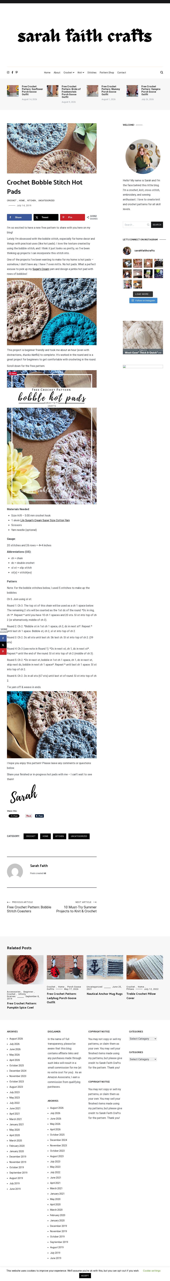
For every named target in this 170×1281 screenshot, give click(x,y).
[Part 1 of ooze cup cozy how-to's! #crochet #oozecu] (137, 273)
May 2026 (14, 1054)
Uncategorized (46, 200)
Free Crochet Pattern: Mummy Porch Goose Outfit (111, 90)
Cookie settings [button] (152, 1270)
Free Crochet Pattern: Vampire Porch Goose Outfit (150, 90)
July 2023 (14, 1092)
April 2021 (14, 1113)
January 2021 (16, 1124)
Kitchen (31, 200)
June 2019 (15, 1189)
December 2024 (17, 1070)
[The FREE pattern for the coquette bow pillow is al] (158, 263)
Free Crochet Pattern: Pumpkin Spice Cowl (22, 1005)
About (57, 72)
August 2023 (16, 1087)
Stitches (91, 72)
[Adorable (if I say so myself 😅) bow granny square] (148, 263)
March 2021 (15, 1119)
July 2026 (14, 1044)
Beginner (28, 992)
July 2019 (14, 1183)
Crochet (68, 72)
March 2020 (15, 1140)
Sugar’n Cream (41, 269)
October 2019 (16, 1167)
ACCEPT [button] (85, 1275)
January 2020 (16, 1151)
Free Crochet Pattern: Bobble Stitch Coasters (29, 907)
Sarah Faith (39, 866)
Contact (121, 72)
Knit (80, 72)
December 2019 (17, 1156)
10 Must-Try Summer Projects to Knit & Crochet (76, 907)
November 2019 (17, 1162)
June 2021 (15, 1108)
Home (47, 72)
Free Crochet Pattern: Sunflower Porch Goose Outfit (32, 90)
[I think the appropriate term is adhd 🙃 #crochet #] (127, 263)
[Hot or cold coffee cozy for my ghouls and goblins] (127, 284)
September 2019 (18, 1172)
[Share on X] (3, 644)
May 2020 (14, 1129)
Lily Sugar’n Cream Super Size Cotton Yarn (45, 520)
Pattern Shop (107, 72)
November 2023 (17, 1076)
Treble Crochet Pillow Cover (141, 996)
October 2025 (16, 1065)
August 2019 (16, 1178)
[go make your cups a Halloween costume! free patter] (137, 284)
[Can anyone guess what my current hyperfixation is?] (158, 273)
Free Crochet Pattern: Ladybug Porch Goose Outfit (61, 998)
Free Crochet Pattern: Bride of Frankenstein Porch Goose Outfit (71, 91)
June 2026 (15, 1049)
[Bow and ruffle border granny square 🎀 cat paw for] (137, 263)
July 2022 (14, 1103)
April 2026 (14, 1060)
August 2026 (16, 1038)
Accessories (14, 992)
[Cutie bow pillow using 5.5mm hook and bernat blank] (127, 273)
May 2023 (14, 1097)
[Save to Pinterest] (3, 651)
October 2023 (16, 1081)
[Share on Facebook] (3, 638)
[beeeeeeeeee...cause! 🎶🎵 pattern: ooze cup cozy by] (148, 273)
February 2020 (17, 1146)
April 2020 (14, 1135)
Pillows (130, 989)
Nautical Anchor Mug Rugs (105, 993)
